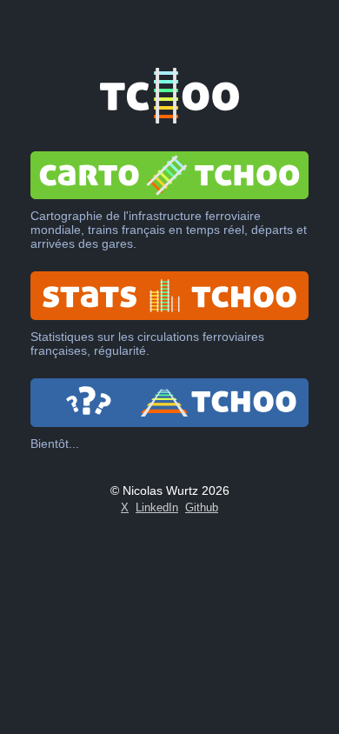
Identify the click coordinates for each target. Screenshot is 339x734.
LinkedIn (157, 507)
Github (201, 507)
